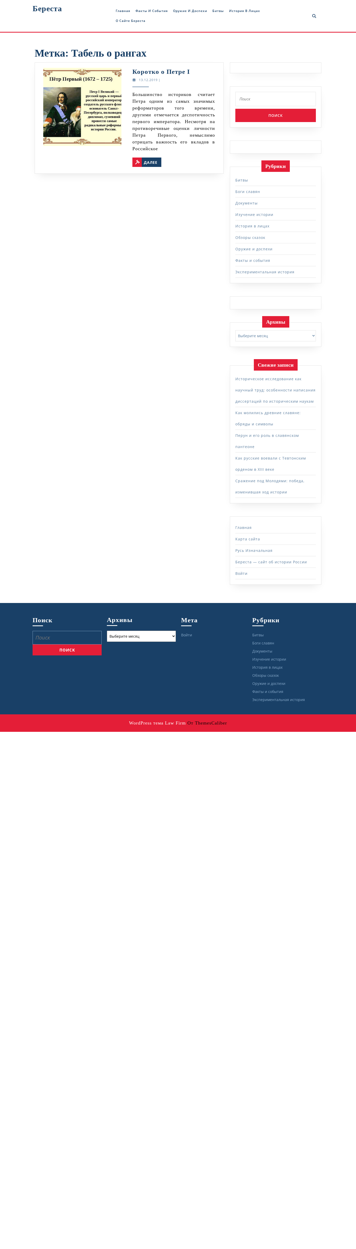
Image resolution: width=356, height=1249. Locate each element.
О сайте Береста (130, 21)
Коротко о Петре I (161, 71)
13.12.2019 (148, 80)
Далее (152, 161)
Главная (123, 11)
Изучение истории (254, 214)
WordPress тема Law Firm (157, 723)
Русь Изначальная (254, 550)
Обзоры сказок (250, 237)
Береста (47, 8)
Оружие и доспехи (190, 11)
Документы (246, 203)
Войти (241, 573)
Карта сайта (247, 538)
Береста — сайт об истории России (271, 561)
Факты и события (152, 11)
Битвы (218, 11)
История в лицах (244, 11)
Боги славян (247, 191)
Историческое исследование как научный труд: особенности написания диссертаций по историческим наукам (275, 390)
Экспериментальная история (264, 271)
